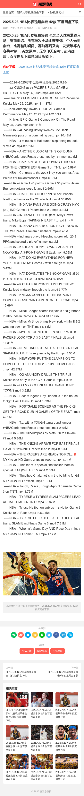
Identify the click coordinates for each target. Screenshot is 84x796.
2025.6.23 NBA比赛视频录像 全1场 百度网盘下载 (66, 746)
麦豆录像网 (42, 4)
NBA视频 (42, 651)
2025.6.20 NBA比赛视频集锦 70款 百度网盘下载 (65, 775)
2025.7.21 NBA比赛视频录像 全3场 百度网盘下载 (41, 713)
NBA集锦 (57, 651)
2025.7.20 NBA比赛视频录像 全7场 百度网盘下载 (66, 713)
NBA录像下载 (49, 28)
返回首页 (8, 12)
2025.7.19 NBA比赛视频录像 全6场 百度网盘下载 (16, 746)
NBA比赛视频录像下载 (30, 12)
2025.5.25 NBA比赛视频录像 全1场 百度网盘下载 (21, 673)
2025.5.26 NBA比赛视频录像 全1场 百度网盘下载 (63, 673)
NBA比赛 (26, 651)
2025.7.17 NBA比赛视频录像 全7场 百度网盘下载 (41, 746)
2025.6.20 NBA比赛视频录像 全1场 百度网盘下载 (41, 775)
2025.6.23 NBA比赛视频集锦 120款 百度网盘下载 (17, 775)
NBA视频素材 (55, 12)
